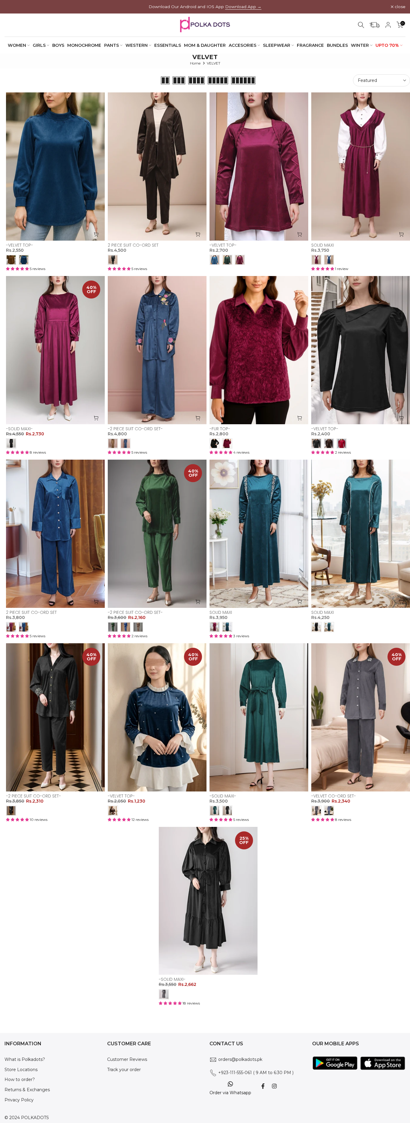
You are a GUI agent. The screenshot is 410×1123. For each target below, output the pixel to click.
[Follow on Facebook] (263, 1086)
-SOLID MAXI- (19, 429)
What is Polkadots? (25, 1059)
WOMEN (17, 45)
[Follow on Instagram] (274, 1086)
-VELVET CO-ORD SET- (333, 796)
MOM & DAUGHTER (205, 45)
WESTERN (136, 45)
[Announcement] (205, 6)
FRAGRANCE (310, 45)
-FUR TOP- (220, 429)
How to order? (20, 1079)
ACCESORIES (242, 45)
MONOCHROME (84, 45)
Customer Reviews (127, 1059)
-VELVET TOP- (19, 245)
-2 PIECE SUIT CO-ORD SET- (135, 429)
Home (195, 63)
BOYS (58, 45)
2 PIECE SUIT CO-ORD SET (133, 245)
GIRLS (39, 45)
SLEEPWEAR (276, 45)
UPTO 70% (387, 45)
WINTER (360, 45)
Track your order (124, 1069)
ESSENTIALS (167, 45)
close (13, 7)
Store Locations (21, 1069)
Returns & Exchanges (27, 1089)
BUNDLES (337, 45)
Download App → (243, 6)
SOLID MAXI (322, 245)
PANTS (111, 45)
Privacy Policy (19, 1100)
